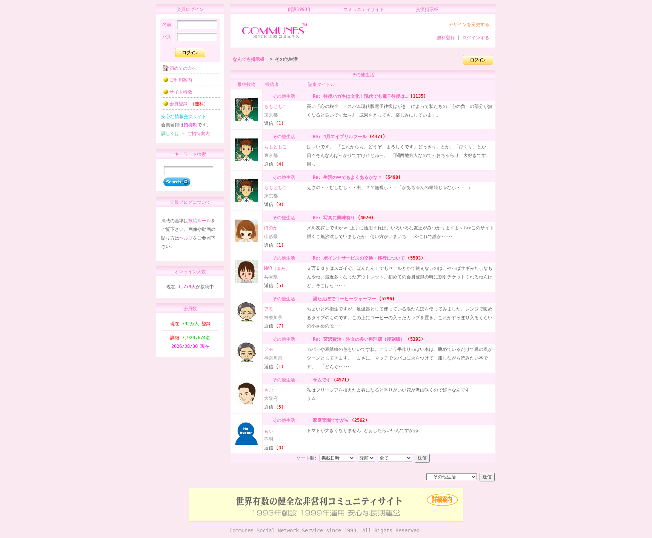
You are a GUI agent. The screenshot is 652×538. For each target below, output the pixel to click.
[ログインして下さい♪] (478, 63)
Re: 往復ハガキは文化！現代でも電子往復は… (359, 96)
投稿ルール (199, 220)
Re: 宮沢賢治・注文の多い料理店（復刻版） (357, 339)
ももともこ (275, 106)
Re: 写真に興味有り (332, 217)
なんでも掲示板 (248, 59)
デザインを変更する (469, 24)
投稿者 (272, 84)
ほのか (271, 228)
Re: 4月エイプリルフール (338, 136)
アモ (268, 309)
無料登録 (446, 37)
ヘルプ (186, 238)
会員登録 (188, 103)
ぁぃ (268, 430)
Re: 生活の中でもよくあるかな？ (346, 177)
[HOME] (274, 38)
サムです (320, 380)
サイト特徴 (180, 92)
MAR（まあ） (277, 268)
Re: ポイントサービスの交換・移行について (357, 258)
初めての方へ (183, 68)
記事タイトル (321, 84)
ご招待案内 (198, 133)
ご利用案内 (180, 80)
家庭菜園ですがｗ (329, 420)
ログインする (475, 37)
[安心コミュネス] (326, 520)
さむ (268, 390)
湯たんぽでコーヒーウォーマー (343, 298)
